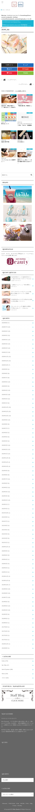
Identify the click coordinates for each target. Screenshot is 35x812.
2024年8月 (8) (5, 424)
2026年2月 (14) (6, 348)
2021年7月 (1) (5, 521)
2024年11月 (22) (6, 411)
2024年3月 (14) (6, 445)
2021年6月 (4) (5, 525)
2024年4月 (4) (5, 441)
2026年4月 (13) (6, 339)
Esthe (5, 661)
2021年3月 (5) (5, 538)
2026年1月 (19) (6, 352)
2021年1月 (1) (5, 542)
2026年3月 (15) (6, 344)
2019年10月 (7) (6, 584)
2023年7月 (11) (6, 479)
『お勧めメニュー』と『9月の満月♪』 (21, 285)
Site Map (20, 805)
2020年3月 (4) (5, 563)
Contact (14, 805)
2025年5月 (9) (5, 386)
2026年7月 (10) (6, 327)
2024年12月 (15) (6, 407)
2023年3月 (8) (5, 496)
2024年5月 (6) (5, 436)
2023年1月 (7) (5, 504)
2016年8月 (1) (5, 648)
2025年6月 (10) (6, 382)
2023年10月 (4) (6, 466)
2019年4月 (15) (6, 610)
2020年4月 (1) (5, 559)
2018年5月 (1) (5, 622)
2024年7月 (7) (5, 428)
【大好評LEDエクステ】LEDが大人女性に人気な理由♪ (21, 300)
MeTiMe (23, 803)
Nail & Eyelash (7, 669)
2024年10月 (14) (6, 415)
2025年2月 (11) (6, 398)
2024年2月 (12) (6, 449)
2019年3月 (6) (5, 614)
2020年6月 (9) (5, 555)
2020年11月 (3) (6, 546)
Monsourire (5, 803)
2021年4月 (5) (5, 534)
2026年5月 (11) (6, 335)
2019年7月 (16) (6, 597)
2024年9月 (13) (6, 420)
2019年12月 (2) (6, 576)
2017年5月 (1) (5, 627)
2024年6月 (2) (5, 432)
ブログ (5, 678)
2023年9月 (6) (5, 470)
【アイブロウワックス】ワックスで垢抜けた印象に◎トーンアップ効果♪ (21, 293)
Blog (31, 803)
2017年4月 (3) (5, 631)
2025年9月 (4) (5, 369)
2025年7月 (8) (5, 377)
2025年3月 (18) (6, 394)
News (5, 673)
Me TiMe (5, 665)
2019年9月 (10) (6, 589)
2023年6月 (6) (5, 483)
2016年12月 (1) (6, 644)
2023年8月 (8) (5, 474)
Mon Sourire (16, 809)
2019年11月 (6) (6, 580)
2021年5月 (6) (5, 529)
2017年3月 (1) (5, 635)
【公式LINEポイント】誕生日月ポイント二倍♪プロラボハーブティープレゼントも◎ (21, 278)
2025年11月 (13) (6, 360)
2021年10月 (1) (6, 513)
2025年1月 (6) (5, 403)
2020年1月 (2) (5, 572)
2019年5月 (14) (6, 606)
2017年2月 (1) (5, 639)
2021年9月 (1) (5, 517)
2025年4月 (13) (6, 390)
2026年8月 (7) (5, 322)
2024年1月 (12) (6, 453)
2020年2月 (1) (5, 568)
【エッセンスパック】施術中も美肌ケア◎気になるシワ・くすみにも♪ (21, 308)
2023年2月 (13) (6, 500)
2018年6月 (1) (5, 618)
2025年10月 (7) (6, 365)
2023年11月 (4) (6, 462)
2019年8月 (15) (6, 593)
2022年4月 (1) (5, 508)
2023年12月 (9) (6, 458)
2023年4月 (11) (6, 491)
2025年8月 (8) (5, 373)
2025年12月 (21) (6, 356)
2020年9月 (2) (5, 551)
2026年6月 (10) (6, 331)
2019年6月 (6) (5, 601)
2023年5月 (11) (6, 487)
